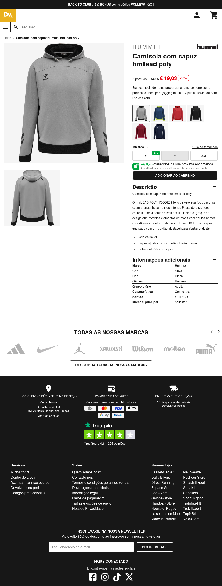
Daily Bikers (160, 477)
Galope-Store (161, 497)
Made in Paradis (163, 518)
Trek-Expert (192, 508)
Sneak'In (190, 487)
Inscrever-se (154, 546)
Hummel (147, 46)
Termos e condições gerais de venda (100, 482)
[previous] (212, 332)
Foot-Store (159, 492)
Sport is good (193, 497)
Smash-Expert (194, 482)
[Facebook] (92, 578)
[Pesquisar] (15, 27)
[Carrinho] (214, 15)
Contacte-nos (48, 402)
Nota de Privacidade (88, 508)
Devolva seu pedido (174, 405)
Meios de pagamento (88, 497)
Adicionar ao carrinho (175, 175)
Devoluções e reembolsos (92, 487)
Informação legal (85, 492)
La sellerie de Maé (165, 513)
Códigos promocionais (28, 492)
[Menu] (5, 27)
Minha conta (20, 471)
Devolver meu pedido (27, 487)
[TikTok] (117, 578)
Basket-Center (162, 471)
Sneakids (190, 492)
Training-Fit (192, 503)
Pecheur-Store (194, 477)
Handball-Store (163, 503)
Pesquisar (27, 26)
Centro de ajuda (23, 477)
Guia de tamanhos (205, 147)
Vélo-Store (191, 518)
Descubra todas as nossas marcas (111, 364)
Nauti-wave (192, 471)
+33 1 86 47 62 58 (48, 416)
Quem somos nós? (86, 471)
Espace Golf (160, 487)
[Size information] (148, 146)
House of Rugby (163, 508)
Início (8, 38)
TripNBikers (192, 513)
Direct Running (163, 482)
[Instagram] (105, 578)
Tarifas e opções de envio (91, 503)
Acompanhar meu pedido (30, 482)
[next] (219, 332)
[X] (129, 578)
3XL (204, 156)
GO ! (150, 4)
